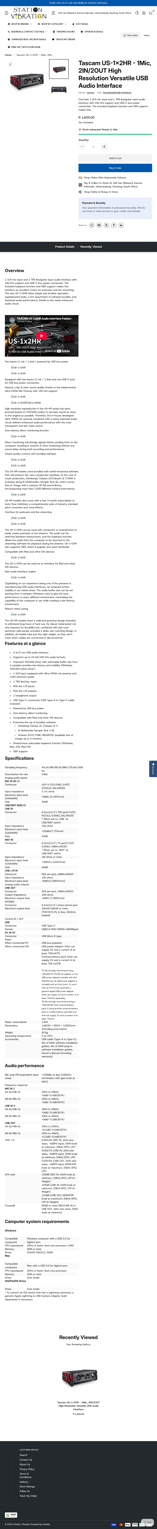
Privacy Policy (27, 1469)
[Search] (137, 13)
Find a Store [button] (132, 35)
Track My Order (28, 1495)
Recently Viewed (91, 247)
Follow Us (25, 1491)
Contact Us (26, 1459)
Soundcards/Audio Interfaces (117, 92)
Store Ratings (27, 1486)
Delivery (24, 1482)
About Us (25, 1464)
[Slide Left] (46, 3)
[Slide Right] (110, 3)
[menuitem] (29, 1455)
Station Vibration (22, 1524)
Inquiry (147, 35)
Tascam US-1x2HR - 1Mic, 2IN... (34, 55)
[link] (90, 13)
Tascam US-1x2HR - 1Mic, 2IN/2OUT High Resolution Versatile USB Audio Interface (78, 1406)
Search (23, 1455)
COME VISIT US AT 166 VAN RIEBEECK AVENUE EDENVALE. (78, 3)
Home (8, 55)
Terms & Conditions (25, 1475)
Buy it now (115, 168)
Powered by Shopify (40, 1524)
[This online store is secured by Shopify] (11, 1515)
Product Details (64, 247)
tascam (90, 92)
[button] (137, 13)
